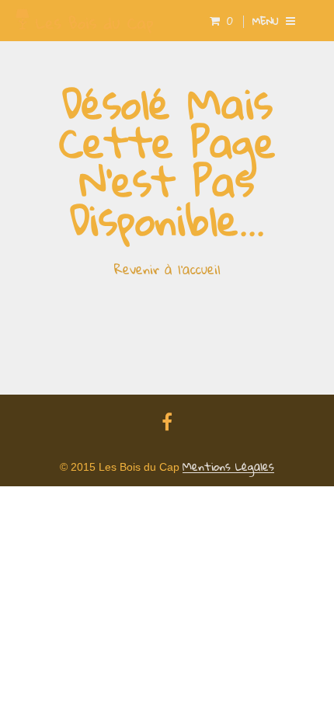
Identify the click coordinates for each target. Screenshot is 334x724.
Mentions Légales (228, 467)
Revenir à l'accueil (167, 269)
